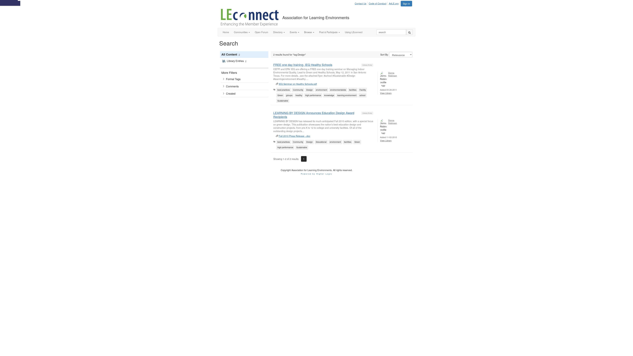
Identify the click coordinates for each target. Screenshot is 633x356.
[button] (241, 32)
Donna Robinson (392, 74)
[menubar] (377, 3)
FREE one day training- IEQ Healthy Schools (302, 64)
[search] (409, 32)
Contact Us (360, 3)
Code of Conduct (377, 3)
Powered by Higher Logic (316, 173)
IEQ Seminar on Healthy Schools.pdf (298, 84)
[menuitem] (361, 3)
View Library (386, 93)
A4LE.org (394, 3)
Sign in (406, 3)
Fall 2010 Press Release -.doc (294, 136)
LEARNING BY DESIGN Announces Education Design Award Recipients (313, 115)
